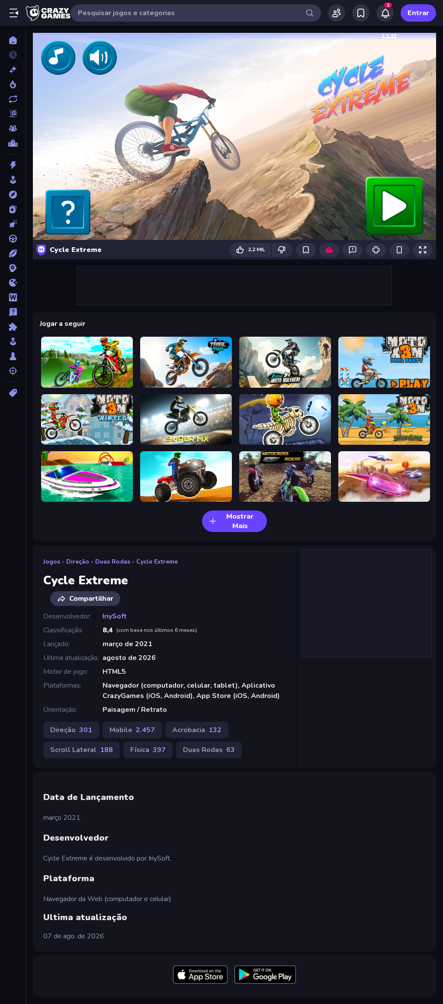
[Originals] (13, 113)
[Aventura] (13, 194)
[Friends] (336, 13)
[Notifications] (385, 13)
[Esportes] (13, 253)
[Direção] (13, 238)
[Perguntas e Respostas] (13, 312)
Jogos (51, 562)
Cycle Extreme (157, 562)
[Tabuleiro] (13, 356)
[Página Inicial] (13, 40)
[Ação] (13, 165)
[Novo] (13, 69)
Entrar (418, 13)
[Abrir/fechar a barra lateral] (13, 13)
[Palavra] (13, 297)
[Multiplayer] (13, 128)
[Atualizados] (13, 99)
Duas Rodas (112, 562)
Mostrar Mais (240, 521)
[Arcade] (13, 179)
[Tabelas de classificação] (13, 143)
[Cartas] (13, 209)
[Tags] (13, 393)
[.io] (13, 282)
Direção (77, 562)
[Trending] (13, 84)
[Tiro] (13, 370)
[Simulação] (13, 341)
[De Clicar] (13, 224)
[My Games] (360, 13)
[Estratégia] (13, 268)
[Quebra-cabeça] (13, 326)
